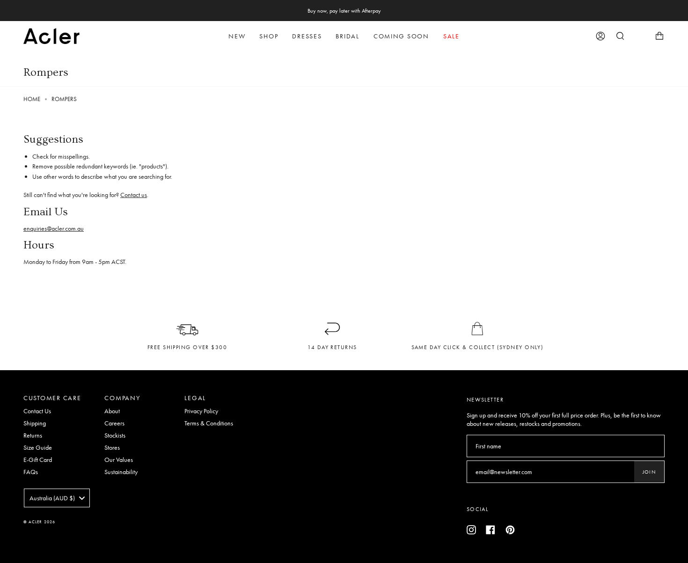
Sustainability (121, 472)
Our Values (118, 459)
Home (31, 99)
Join (649, 471)
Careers (114, 423)
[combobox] (57, 498)
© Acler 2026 (39, 522)
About (112, 411)
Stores (112, 447)
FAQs (30, 472)
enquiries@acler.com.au (53, 228)
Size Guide (37, 447)
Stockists (114, 435)
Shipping (34, 423)
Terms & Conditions (208, 423)
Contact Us (37, 411)
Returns (32, 435)
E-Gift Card (37, 459)
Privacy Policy (201, 411)
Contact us (133, 194)
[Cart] (659, 36)
